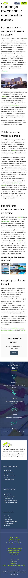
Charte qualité (14, 563)
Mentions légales (14, 537)
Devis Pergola (7, 493)
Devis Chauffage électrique (10, 502)
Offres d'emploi (14, 554)
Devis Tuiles (7, 515)
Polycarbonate (5, 221)
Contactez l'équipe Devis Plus (14, 550)
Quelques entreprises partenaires (14, 548)
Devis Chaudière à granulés (10, 500)
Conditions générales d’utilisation (14, 542)
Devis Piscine (7, 477)
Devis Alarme (7, 525)
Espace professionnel (14, 552)
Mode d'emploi (14, 561)
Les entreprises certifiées (14, 559)
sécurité (14, 183)
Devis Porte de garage (9, 475)
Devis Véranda (7, 494)
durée (20, 240)
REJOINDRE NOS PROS (17, 3)
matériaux (20, 217)
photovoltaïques (14, 105)
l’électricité (4, 96)
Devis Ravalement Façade (10, 521)
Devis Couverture (8, 519)
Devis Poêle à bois (8, 498)
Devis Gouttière (7, 517)
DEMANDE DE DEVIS (24, 3)
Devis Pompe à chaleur (9, 496)
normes (23, 330)
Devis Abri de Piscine (9, 479)
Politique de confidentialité (14, 539)
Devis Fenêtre (7, 470)
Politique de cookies (14, 541)
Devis (14, 353)
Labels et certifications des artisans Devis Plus (14, 565)
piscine (14, 150)
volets (25, 38)
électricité (4, 71)
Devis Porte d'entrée (9, 472)
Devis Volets (7, 474)
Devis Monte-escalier (9, 523)
